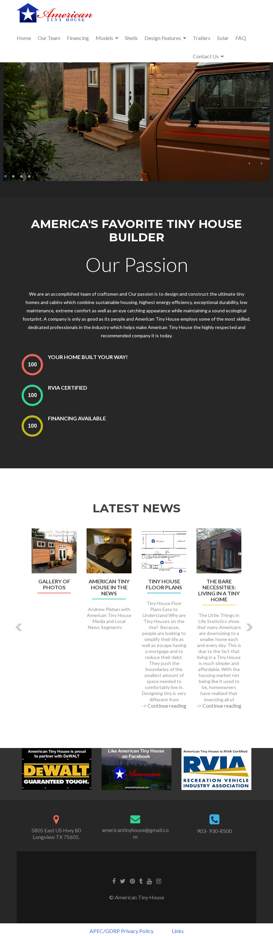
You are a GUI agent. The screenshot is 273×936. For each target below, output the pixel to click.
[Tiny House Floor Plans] (163, 550)
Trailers (201, 38)
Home (24, 38)
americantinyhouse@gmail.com (135, 833)
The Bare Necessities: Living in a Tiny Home (219, 590)
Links (178, 931)
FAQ (240, 38)
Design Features (162, 38)
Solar (223, 38)
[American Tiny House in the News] (109, 550)
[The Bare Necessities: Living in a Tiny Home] (218, 550)
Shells (131, 38)
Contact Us (206, 56)
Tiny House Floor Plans (164, 584)
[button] (19, 627)
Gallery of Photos (54, 584)
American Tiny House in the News (109, 587)
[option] (136, 622)
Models (104, 38)
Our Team (49, 38)
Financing (78, 38)
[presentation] (32, 364)
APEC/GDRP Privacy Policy (121, 931)
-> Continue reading (163, 705)
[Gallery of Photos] (54, 550)
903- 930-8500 (214, 831)
